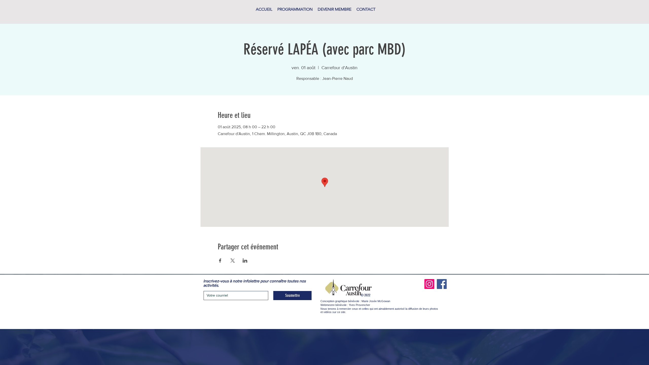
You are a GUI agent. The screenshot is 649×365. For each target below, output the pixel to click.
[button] (295, 9)
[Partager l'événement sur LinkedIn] (245, 261)
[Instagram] (429, 284)
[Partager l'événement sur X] (232, 261)
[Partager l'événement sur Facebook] (220, 261)
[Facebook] (442, 284)
